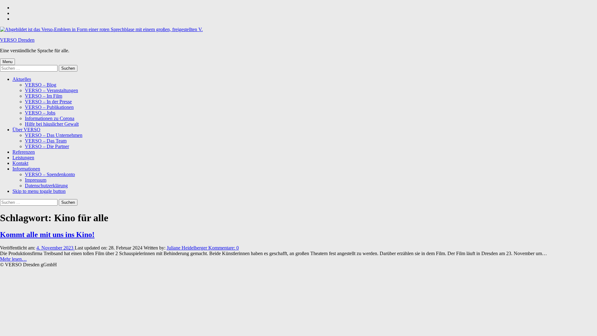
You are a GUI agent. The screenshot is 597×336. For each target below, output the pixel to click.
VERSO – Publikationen (49, 107)
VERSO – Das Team (46, 140)
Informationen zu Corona (49, 118)
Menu (7, 61)
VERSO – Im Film (43, 96)
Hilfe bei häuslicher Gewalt (52, 124)
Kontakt (20, 163)
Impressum (35, 180)
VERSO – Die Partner (47, 146)
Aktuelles (21, 79)
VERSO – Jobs (40, 112)
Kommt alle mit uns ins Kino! (47, 235)
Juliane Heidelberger (187, 247)
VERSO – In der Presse (48, 101)
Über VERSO (26, 129)
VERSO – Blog (40, 84)
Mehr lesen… (13, 259)
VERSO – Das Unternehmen (53, 135)
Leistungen (23, 157)
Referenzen (23, 152)
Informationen (26, 168)
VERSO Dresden (17, 40)
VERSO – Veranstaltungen (51, 90)
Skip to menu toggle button (39, 191)
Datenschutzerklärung (46, 185)
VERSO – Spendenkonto (50, 174)
